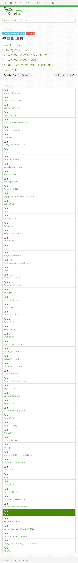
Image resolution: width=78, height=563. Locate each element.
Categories (37, 2)
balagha (4, 2)
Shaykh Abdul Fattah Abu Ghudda (14, 33)
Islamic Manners (13, 20)
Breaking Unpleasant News (16, 50)
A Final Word (10, 70)
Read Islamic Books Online (10, 560)
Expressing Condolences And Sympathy (21, 60)
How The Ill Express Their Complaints (17, 75)
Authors (28, 2)
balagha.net (24, 560)
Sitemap (46, 2)
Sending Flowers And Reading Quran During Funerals (28, 65)
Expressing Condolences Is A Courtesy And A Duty (26, 55)
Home (5, 20)
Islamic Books (19, 2)
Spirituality (30, 33)
